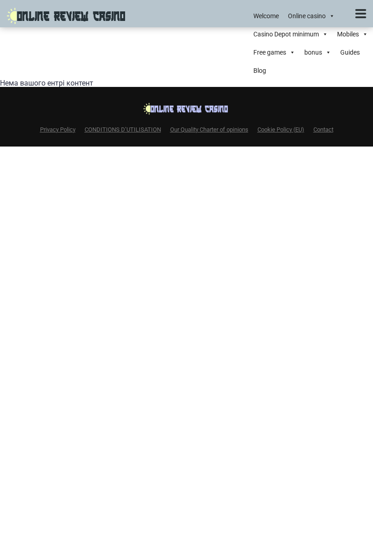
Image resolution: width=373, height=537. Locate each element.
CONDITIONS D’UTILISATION (123, 129)
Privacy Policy (58, 129)
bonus (313, 52)
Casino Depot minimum (286, 34)
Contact (323, 129)
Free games (269, 52)
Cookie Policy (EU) (280, 129)
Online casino (307, 16)
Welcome (266, 16)
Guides (350, 52)
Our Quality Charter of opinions (209, 129)
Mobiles (348, 34)
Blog (259, 70)
